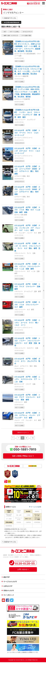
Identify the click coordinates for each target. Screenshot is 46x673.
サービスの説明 (36, 507)
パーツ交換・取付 (26, 35)
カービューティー (27, 31)
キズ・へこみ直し (14, 31)
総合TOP (7, 577)
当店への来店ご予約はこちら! (22, 456)
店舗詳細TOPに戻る (10, 18)
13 (32, 438)
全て (5, 31)
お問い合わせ (22, 569)
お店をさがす (8, 586)
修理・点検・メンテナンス (11, 35)
